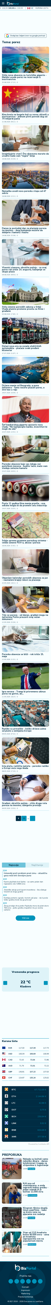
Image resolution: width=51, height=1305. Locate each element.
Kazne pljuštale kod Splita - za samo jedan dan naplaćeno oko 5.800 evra (23, 883)
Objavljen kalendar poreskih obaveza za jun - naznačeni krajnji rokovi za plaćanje (25, 578)
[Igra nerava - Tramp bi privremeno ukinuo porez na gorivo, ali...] (25, 676)
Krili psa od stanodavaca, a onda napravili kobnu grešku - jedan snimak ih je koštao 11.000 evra (35, 1187)
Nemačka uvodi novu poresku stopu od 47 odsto (24, 192)
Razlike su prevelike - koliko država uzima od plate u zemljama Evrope (24, 729)
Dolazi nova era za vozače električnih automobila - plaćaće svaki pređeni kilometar (21, 348)
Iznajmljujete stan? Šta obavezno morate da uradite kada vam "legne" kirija (25, 154)
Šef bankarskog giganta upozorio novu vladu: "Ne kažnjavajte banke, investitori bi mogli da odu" (24, 426)
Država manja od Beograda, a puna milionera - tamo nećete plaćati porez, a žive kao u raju (23, 387)
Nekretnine (32, 1244)
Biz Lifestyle (32, 1195)
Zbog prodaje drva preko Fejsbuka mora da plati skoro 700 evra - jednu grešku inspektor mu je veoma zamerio (26, 908)
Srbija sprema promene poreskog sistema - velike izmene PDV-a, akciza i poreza (24, 541)
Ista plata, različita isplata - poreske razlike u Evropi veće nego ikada (25, 767)
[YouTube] (22, 1281)
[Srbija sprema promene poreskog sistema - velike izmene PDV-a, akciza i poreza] (25, 525)
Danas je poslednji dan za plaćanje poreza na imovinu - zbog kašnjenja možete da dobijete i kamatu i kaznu (24, 230)
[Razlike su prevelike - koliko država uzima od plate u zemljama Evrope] (25, 713)
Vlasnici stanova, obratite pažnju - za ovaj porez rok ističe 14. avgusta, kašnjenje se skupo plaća (24, 269)
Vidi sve (25, 918)
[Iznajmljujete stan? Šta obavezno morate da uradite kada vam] (25, 138)
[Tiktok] (40, 1281)
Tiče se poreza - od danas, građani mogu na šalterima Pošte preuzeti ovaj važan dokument (25, 617)
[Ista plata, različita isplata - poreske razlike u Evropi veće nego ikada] (25, 750)
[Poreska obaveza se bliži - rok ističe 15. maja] (25, 639)
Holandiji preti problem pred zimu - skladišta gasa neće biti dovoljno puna (25, 874)
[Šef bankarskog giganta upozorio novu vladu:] (25, 409)
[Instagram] (28, 1281)
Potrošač (31, 1169)
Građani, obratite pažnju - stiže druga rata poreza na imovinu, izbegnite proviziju (24, 804)
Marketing (25, 1294)
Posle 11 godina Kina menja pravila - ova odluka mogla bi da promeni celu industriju (24, 504)
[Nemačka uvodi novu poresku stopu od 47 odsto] (25, 175)
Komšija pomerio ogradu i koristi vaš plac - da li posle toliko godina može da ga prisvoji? (26, 899)
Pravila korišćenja (25, 1297)
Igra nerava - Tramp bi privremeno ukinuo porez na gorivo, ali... (24, 692)
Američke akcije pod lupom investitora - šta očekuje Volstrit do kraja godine (25, 891)
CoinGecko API (43, 1144)
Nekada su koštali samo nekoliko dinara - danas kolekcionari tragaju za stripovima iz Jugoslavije (35, 1162)
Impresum (25, 1290)
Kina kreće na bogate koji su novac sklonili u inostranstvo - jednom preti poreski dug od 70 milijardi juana (25, 116)
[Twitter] (16, 1281)
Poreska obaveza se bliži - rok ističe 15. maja (23, 655)
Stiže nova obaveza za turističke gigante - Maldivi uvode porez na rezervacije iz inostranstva (24, 77)
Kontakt (25, 1287)
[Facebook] (10, 1281)
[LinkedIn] (34, 1281)
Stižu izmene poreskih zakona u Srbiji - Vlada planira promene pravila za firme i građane (23, 309)
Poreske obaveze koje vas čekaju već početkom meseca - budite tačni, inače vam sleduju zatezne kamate (24, 466)
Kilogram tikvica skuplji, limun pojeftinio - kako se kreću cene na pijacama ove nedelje (35, 1211)
